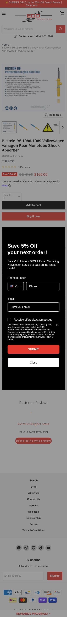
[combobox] (16, 286)
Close (33, 362)
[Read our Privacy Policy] (57, 325)
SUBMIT (33, 349)
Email (11, 298)
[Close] (61, 231)
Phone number (17, 277)
